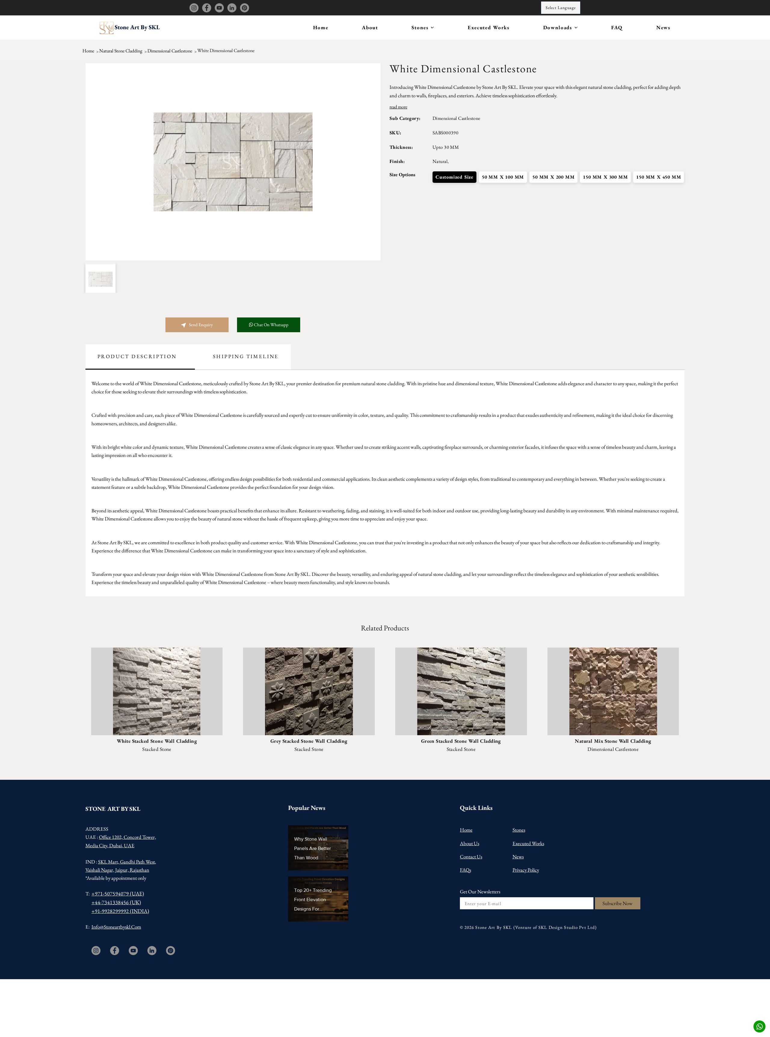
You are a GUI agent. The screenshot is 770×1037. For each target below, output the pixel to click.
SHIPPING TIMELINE (246, 356)
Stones (420, 27)
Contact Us (471, 856)
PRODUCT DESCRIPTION (137, 356)
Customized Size (454, 177)
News (663, 27)
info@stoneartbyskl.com (116, 926)
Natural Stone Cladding (120, 50)
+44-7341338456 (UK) (116, 902)
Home (320, 27)
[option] (233, 162)
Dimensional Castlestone (169, 50)
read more (398, 107)
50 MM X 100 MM (503, 177)
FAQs (465, 870)
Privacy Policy (526, 870)
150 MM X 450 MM (658, 177)
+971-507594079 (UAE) (117, 893)
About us (469, 843)
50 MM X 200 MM (553, 177)
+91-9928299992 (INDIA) (120, 910)
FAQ (617, 27)
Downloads (558, 27)
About (370, 27)
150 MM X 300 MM (605, 177)
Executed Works (489, 27)
